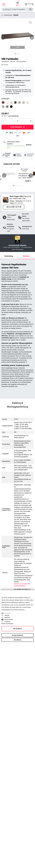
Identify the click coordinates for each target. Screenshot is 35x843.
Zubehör (15, 15)
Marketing (7, 617)
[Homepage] (17, 3)
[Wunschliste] (29, 4)
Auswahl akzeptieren (17, 635)
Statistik (7, 615)
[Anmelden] (26, 4)
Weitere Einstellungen (7, 624)
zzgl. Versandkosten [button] (13, 116)
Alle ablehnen (17, 640)
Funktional (7, 621)
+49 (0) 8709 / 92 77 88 (13, 207)
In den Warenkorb (16, 127)
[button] (15, 53)
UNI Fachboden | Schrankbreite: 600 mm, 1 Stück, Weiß (24, 176)
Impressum (21, 610)
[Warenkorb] (32, 4)
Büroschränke (8, 15)
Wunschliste (30, 22)
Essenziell (7, 613)
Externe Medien (9, 619)
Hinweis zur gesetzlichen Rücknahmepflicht (22, 585)
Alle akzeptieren (17, 629)
